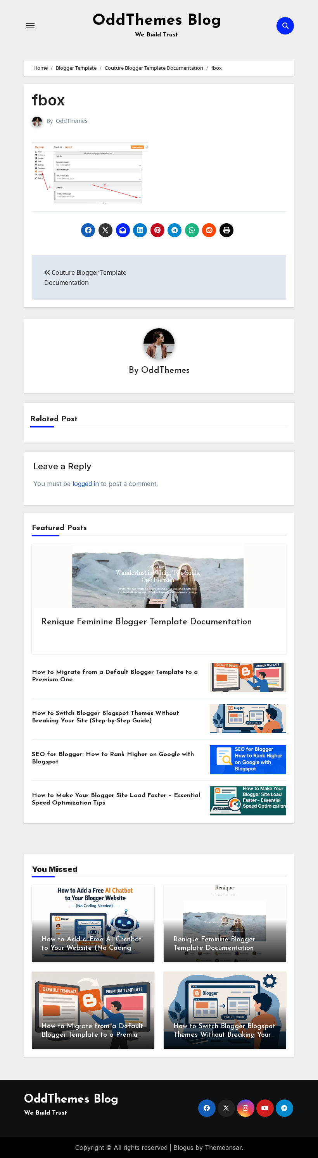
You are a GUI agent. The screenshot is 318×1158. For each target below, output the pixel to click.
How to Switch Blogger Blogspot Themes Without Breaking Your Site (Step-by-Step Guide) (224, 1035)
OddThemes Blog (156, 21)
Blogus (183, 1147)
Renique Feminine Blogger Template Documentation (146, 622)
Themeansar (223, 1147)
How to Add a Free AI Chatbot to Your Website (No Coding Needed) (91, 948)
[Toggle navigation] (30, 25)
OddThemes (72, 120)
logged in (86, 484)
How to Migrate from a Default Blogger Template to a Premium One (92, 1035)
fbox (48, 100)
